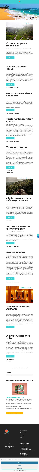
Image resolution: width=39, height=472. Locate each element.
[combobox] (19, 375)
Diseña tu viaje (22, 432)
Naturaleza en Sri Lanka (25, 178)
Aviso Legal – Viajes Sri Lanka (9, 446)
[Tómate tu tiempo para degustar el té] (19, 31)
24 (14, 367)
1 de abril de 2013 (9, 220)
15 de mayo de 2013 (9, 113)
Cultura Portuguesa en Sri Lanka (18, 337)
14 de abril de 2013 (9, 170)
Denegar (19, 465)
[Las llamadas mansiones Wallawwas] (19, 294)
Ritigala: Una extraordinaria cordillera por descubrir (18, 199)
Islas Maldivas (16, 87)
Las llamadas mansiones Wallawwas (17, 307)
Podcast (21, 438)
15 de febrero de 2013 (10, 359)
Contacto (22, 435)
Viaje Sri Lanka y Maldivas (24, 455)
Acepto (19, 462)
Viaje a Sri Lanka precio (24, 445)
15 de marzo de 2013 (9, 246)
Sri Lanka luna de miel (24, 454)
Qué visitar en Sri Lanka (24, 448)
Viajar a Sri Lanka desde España (25, 449)
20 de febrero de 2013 (10, 330)
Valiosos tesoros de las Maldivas (16, 67)
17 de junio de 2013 (9, 60)
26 (17, 367)
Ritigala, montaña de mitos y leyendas (19, 120)
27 (19, 367)
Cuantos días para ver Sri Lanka (25, 457)
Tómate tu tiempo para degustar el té (16, 44)
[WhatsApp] (38, 235)
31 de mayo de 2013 (9, 87)
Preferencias (19, 468)
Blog (21, 437)
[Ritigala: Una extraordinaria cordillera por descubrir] (19, 186)
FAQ (21, 436)
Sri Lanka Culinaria (9, 172)
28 (21, 367)
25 (16, 367)
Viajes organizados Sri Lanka (25, 444)
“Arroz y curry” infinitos (16, 147)
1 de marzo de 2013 (9, 281)
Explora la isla (22, 433)
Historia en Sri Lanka (26, 287)
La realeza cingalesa (15, 252)
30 (24, 367)
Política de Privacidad (8, 448)
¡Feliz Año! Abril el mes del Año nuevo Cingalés (18, 227)
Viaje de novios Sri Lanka (24, 447)
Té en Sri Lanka (27, 23)
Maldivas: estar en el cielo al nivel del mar (19, 94)
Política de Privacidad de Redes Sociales (11, 450)
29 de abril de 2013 (9, 141)
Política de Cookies (15, 470)
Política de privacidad (22, 470)
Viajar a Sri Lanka (23, 453)
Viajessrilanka (16, 141)
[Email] (38, 237)
